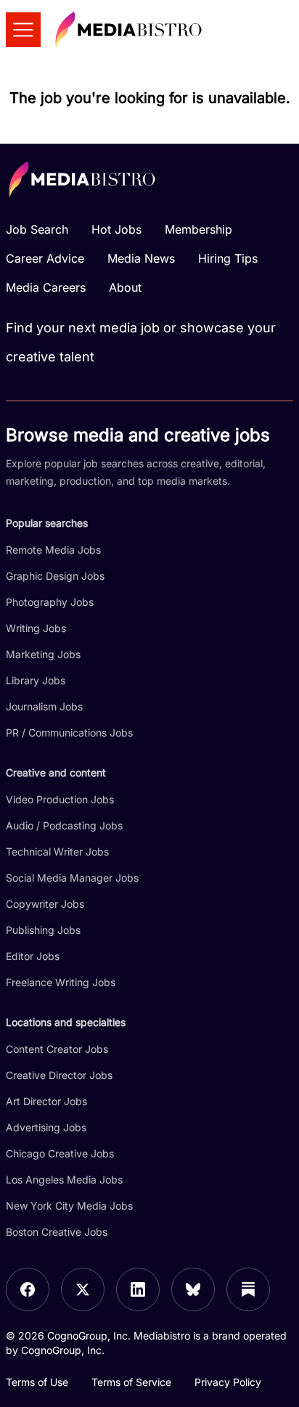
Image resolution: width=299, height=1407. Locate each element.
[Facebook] (27, 1289)
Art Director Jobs (46, 1101)
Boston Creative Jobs (56, 1232)
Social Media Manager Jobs (72, 877)
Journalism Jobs (44, 706)
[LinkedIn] (138, 1289)
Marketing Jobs (43, 654)
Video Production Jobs (60, 799)
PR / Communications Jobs (69, 732)
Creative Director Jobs (59, 1075)
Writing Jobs (36, 628)
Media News (141, 258)
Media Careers (46, 287)
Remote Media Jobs (53, 549)
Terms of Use (37, 1382)
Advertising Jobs (46, 1127)
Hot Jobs (116, 229)
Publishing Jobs (43, 930)
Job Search (37, 229)
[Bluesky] (193, 1289)
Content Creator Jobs (57, 1049)
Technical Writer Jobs (57, 851)
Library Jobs (35, 680)
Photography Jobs (50, 602)
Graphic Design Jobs (55, 576)
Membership (198, 229)
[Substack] (248, 1289)
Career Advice (45, 258)
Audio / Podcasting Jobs (64, 825)
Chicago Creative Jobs (60, 1153)
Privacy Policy (227, 1382)
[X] (83, 1289)
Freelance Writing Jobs (60, 982)
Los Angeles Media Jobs (64, 1179)
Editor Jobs (33, 956)
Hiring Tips (228, 258)
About (125, 287)
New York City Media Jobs (69, 1205)
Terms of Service (131, 1382)
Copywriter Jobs (45, 904)
